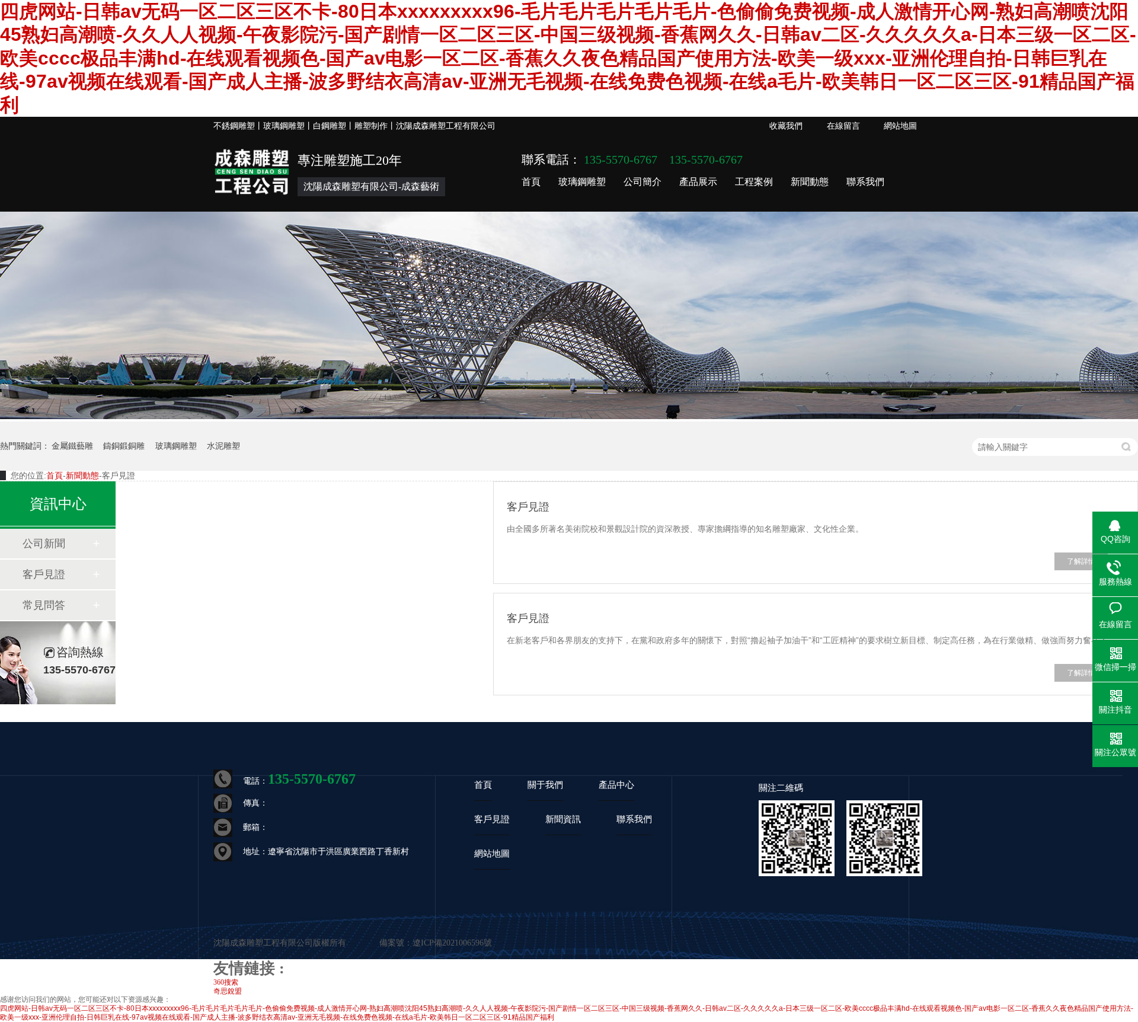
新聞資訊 (563, 819)
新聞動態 (810, 182)
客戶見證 (44, 574)
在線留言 (843, 126)
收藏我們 (786, 126)
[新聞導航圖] (569, 417)
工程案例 (754, 182)
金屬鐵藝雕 (72, 446)
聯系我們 (865, 182)
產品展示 (698, 182)
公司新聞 (44, 544)
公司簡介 (642, 182)
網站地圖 (900, 126)
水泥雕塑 (223, 446)
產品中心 (616, 785)
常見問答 (44, 605)
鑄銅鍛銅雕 (124, 446)
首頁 (531, 182)
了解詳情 (1081, 561)
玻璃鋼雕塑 (582, 182)
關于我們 (545, 785)
